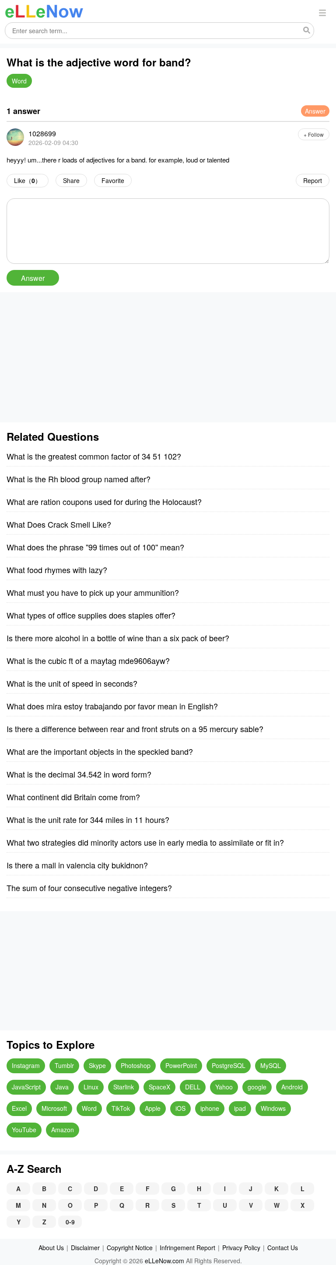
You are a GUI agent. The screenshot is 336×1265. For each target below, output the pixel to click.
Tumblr (64, 1065)
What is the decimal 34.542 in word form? (79, 774)
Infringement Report (187, 1247)
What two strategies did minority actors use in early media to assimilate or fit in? (145, 842)
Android (292, 1086)
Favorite (113, 180)
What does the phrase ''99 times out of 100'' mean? (95, 547)
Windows (273, 1108)
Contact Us (282, 1247)
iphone (209, 1108)
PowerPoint (181, 1065)
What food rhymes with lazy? (57, 569)
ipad (240, 1108)
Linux (91, 1086)
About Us (51, 1247)
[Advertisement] (168, 357)
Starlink (123, 1086)
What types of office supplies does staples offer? (91, 615)
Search (306, 30)
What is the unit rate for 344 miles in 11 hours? (88, 819)
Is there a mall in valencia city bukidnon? (77, 865)
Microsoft (54, 1108)
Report (312, 180)
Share (71, 180)
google (257, 1086)
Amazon (62, 1129)
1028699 (42, 133)
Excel (19, 1108)
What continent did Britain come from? (73, 796)
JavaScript (26, 1086)
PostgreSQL (228, 1065)
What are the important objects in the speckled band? (100, 751)
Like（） (27, 180)
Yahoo (224, 1086)
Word (19, 80)
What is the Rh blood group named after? (78, 478)
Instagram (26, 1065)
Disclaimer (85, 1247)
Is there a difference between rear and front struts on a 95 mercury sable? (135, 728)
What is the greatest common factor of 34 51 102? (94, 456)
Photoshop (135, 1065)
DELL (192, 1086)
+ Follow (314, 134)
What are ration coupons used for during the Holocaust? (104, 501)
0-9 (70, 1221)
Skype (97, 1065)
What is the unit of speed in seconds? (72, 683)
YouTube (24, 1129)
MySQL (270, 1065)
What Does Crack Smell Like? (59, 524)
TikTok (121, 1108)
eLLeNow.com (164, 1260)
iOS (180, 1108)
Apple (153, 1108)
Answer (315, 111)
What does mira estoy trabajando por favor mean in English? (112, 706)
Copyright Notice (130, 1247)
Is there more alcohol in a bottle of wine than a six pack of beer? (118, 637)
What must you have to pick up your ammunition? (93, 592)
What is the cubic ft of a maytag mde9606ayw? (88, 660)
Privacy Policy (241, 1247)
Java (62, 1086)
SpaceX (159, 1086)
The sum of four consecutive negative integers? (89, 887)
